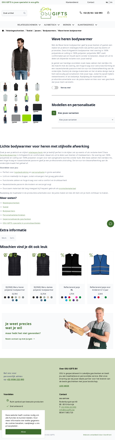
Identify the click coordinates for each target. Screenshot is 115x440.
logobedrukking (21, 172)
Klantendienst (72, 2)
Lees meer (64, 386)
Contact (90, 2)
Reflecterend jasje (72, 287)
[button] (29, 25)
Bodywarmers (9, 211)
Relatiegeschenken (11, 203)
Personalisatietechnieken (14, 215)
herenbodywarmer (8, 155)
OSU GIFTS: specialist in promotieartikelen (21, 223)
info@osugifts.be (66, 410)
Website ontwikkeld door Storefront (97, 435)
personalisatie (38, 172)
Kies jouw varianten (68, 119)
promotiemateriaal (67, 188)
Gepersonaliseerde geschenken (17, 219)
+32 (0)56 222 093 (15, 379)
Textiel (5, 207)
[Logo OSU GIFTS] (53, 12)
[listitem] (5, 86)
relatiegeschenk (36, 152)
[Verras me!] (55, 87)
